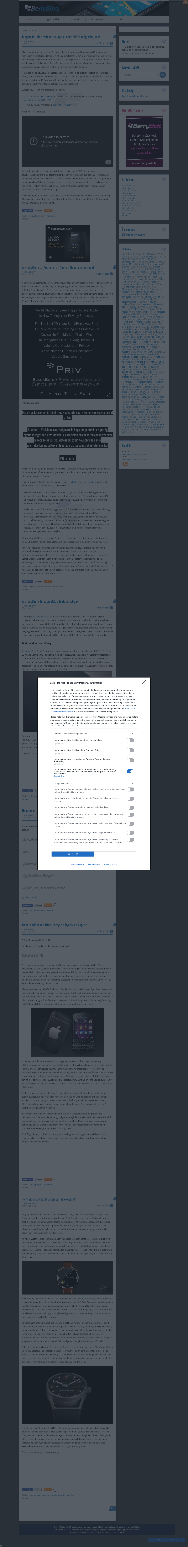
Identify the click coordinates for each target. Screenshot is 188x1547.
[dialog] (94, 773)
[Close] (145, 683)
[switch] (130, 740)
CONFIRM (72, 854)
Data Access (94, 864)
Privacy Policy (110, 864)
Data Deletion (77, 864)
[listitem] (94, 733)
